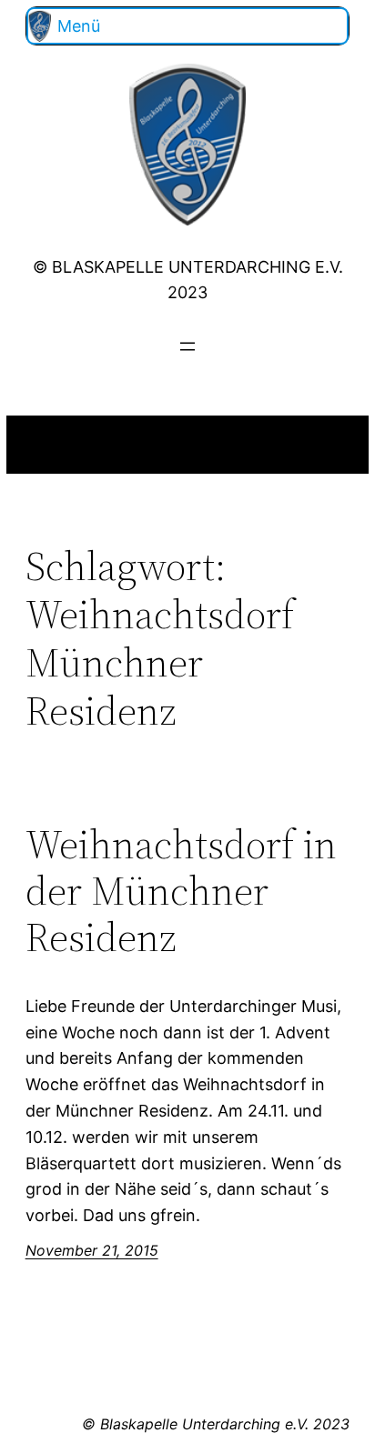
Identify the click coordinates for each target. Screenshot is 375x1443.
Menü (78, 25)
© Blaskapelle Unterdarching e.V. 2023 (216, 1424)
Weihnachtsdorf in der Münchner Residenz (181, 891)
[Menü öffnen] (187, 346)
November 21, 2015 (91, 1250)
